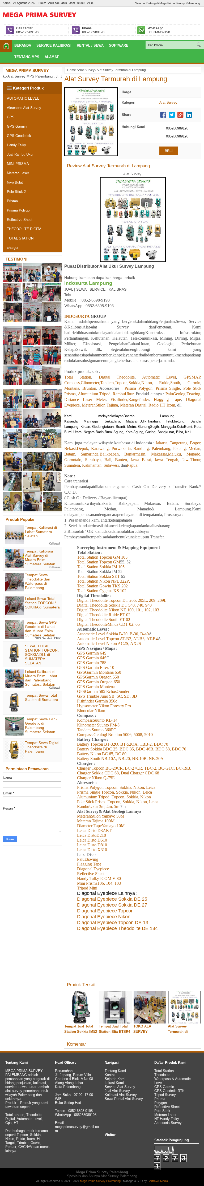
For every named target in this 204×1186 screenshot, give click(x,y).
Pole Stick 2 (16, 192)
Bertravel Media (158, 1181)
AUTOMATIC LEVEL (23, 98)
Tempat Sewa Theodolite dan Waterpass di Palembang (37, 581)
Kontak (110, 1075)
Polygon (160, 1103)
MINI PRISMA (18, 164)
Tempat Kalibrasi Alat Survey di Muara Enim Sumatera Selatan (40, 557)
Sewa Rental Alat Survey (124, 1099)
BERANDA (22, 45)
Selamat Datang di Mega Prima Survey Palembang (167, 3)
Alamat (52, 57)
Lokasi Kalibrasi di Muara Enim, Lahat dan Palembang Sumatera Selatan (41, 678)
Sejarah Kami (115, 1079)
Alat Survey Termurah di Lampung (115, 79)
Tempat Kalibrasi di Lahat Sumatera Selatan (41, 531)
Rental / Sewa (90, 45)
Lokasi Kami (114, 1083)
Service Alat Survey (120, 1087)
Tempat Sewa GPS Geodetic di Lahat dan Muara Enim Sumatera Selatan (41, 628)
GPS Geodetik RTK (169, 1091)
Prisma (12, 201)
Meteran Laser (18, 173)
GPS (10, 117)
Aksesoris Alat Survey (24, 108)
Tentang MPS (26, 57)
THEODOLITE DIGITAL (25, 229)
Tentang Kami (115, 1071)
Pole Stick (162, 1111)
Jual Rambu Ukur (20, 154)
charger (12, 248)
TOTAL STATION (20, 238)
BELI (169, 151)
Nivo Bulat (15, 182)
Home (71, 70)
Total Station (164, 1071)
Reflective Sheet (19, 220)
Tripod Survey (165, 1095)
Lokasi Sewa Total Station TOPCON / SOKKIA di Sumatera (42, 602)
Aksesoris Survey (168, 1123)
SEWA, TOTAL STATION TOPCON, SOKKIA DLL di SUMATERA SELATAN (42, 654)
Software (118, 45)
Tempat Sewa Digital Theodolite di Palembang (42, 747)
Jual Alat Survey (117, 1091)
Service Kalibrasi (53, 45)
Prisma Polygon (19, 210)
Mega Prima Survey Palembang (100, 1181)
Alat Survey (86, 70)
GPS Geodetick (19, 136)
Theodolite (162, 1075)
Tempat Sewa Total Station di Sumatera (41, 697)
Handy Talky (16, 145)
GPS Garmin (17, 126)
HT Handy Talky (166, 1119)
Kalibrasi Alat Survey (121, 1095)
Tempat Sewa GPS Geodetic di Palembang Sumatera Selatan (41, 725)
